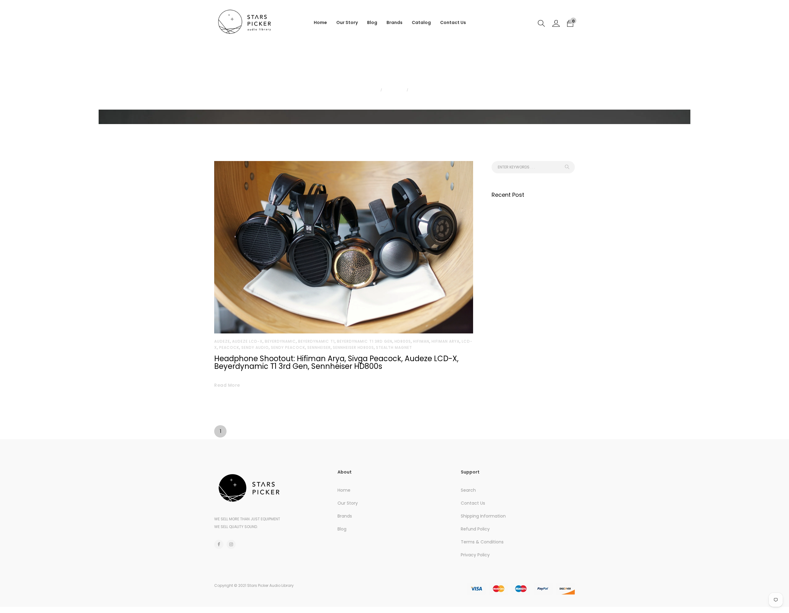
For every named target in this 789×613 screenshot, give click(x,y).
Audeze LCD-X (247, 341)
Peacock (229, 347)
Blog (372, 22)
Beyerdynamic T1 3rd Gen (364, 341)
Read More (227, 385)
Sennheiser (319, 347)
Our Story (347, 22)
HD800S (402, 341)
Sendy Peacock (288, 347)
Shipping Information (483, 516)
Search (468, 490)
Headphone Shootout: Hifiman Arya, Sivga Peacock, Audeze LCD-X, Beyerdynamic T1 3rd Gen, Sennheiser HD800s (336, 362)
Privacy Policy (475, 555)
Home (320, 22)
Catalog (421, 22)
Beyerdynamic (280, 341)
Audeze (222, 341)
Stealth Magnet (394, 347)
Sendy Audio (255, 347)
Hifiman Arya (445, 341)
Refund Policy (475, 529)
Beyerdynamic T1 (316, 341)
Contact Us (453, 22)
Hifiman (421, 341)
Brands (394, 22)
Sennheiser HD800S (353, 347)
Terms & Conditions (482, 542)
